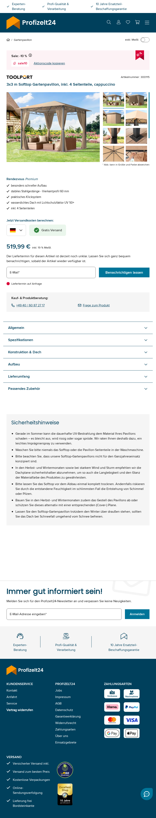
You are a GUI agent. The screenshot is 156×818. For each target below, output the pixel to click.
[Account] (118, 23)
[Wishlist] (128, 23)
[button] (137, 22)
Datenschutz (64, 710)
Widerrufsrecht (65, 723)
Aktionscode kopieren (49, 63)
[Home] (8, 39)
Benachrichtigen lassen (124, 272)
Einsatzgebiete (65, 742)
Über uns (61, 736)
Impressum (63, 697)
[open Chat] (147, 794)
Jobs (58, 690)
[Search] (108, 23)
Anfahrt (11, 697)
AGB (58, 703)
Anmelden (137, 614)
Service (11, 703)
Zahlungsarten (65, 729)
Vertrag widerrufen (19, 710)
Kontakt (11, 690)
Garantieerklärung (68, 716)
